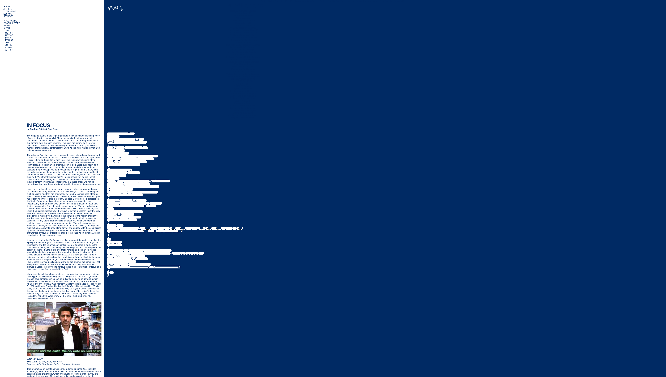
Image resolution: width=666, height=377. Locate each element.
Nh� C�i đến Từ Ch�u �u (243, 91)
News (6, 28)
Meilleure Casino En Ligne (243, 98)
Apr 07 (9, 50)
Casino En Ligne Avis (243, 113)
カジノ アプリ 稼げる (243, 81)
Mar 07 (9, 40)
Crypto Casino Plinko (243, 88)
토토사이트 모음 (242, 101)
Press (7, 25)
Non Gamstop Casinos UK (242, 25)
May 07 (9, 38)
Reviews (8, 16)
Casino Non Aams (242, 103)
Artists (7, 9)
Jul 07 (8, 45)
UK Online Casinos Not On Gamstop (242, 57)
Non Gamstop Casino (243, 16)
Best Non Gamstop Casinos (243, 11)
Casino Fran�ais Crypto (243, 71)
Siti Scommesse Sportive (243, 79)
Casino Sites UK (243, 13)
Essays (7, 14)
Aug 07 (9, 47)
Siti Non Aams (243, 18)
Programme (10, 21)
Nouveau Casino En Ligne (243, 110)
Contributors (11, 23)
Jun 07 (8, 42)
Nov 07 (9, 35)
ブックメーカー (243, 84)
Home (6, 6)
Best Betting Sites (242, 64)
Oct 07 (9, 33)
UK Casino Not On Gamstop (242, 28)
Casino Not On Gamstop (243, 69)
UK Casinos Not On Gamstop (243, 40)
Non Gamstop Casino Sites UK (243, 30)
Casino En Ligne (243, 42)
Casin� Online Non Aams (242, 105)
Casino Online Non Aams (243, 20)
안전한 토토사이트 (242, 86)
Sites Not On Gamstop (243, 50)
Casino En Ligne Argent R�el (242, 115)
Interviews (9, 11)
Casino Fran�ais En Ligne (243, 93)
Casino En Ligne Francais (242, 108)
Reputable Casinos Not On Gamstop (242, 45)
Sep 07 (8, 30)
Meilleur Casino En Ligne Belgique (243, 74)
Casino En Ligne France (243, 59)
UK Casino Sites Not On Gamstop (243, 62)
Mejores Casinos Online (242, 118)
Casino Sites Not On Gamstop (242, 37)
